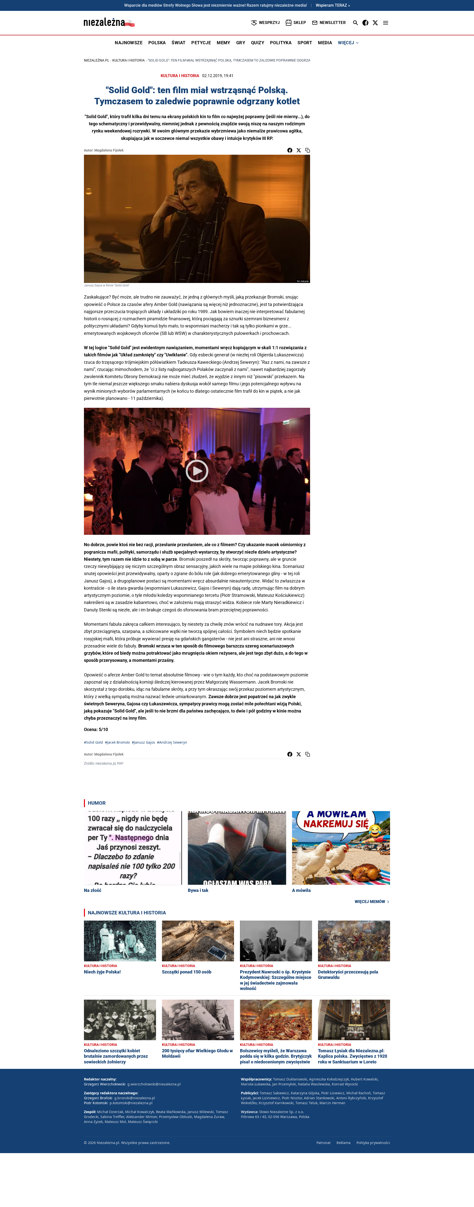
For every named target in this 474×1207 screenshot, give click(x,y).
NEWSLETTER (333, 22)
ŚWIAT (178, 42)
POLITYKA (281, 42)
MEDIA (325, 42)
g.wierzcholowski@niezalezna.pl (154, 1084)
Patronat (323, 1142)
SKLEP (300, 22)
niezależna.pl (96, 60)
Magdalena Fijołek (108, 150)
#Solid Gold (93, 742)
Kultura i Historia (128, 60)
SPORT (304, 42)
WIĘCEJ (346, 42)
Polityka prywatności (373, 1142)
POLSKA (157, 42)
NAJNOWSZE (128, 42)
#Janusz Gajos (143, 742)
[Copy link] (307, 150)
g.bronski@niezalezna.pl (134, 1098)
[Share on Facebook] (289, 150)
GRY (240, 42)
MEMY (223, 42)
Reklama (343, 1142)
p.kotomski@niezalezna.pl (131, 1102)
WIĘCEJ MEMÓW (370, 901)
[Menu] (385, 22)
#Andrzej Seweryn (172, 742)
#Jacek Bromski (117, 742)
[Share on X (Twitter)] (298, 150)
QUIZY (257, 42)
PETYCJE (201, 42)
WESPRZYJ (269, 22)
